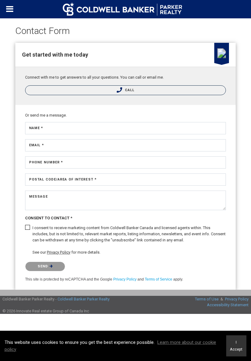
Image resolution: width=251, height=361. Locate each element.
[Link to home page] (125, 9)
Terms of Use (207, 299)
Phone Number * (46, 162)
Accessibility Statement (228, 305)
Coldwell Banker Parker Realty (84, 299)
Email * (36, 145)
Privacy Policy (125, 279)
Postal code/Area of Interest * (63, 179)
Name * (36, 128)
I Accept (236, 346)
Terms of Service (158, 279)
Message (38, 197)
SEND (44, 266)
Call (129, 90)
